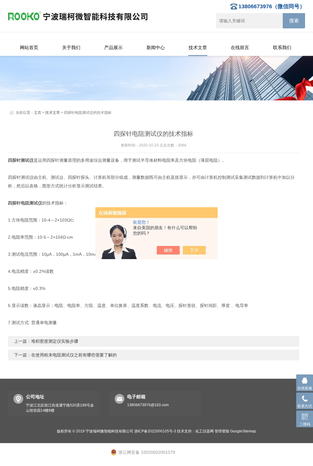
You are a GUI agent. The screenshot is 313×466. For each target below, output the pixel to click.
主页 (37, 112)
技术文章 (198, 47)
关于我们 (71, 47)
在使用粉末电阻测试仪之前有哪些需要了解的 (74, 354)
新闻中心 (155, 47)
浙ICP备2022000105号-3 (155, 431)
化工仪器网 (204, 431)
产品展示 (113, 47)
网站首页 (29, 47)
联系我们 (282, 47)
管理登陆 (222, 431)
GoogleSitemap (243, 431)
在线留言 (240, 47)
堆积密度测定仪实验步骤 (54, 341)
